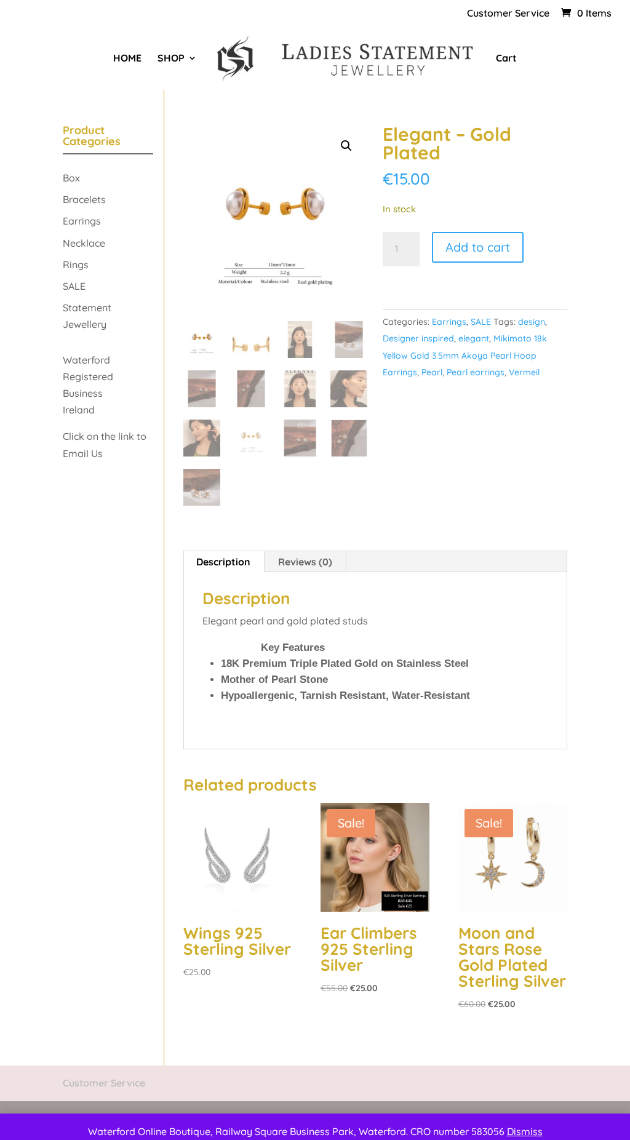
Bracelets (84, 199)
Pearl (431, 372)
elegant (473, 338)
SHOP (171, 59)
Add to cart (477, 247)
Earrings (449, 321)
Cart (506, 59)
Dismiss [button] (525, 1131)
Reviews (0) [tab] (305, 562)
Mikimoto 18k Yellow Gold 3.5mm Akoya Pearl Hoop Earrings (465, 355)
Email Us (84, 453)
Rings (76, 264)
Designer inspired (418, 338)
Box (71, 178)
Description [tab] (223, 562)
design (531, 321)
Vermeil (524, 372)
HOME (127, 59)
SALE (481, 321)
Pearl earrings (475, 372)
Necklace (84, 243)
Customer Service (508, 13)
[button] (346, 146)
